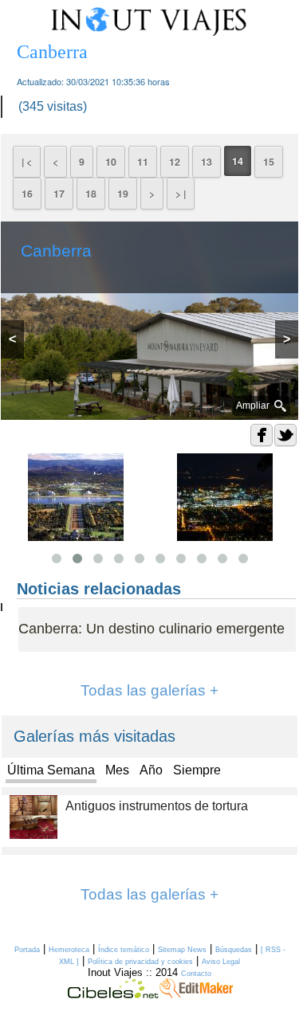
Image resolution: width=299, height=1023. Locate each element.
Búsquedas (233, 950)
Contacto (196, 974)
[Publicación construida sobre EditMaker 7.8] (196, 994)
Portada (27, 950)
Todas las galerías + (149, 690)
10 (110, 162)
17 (59, 193)
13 (206, 162)
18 (90, 193)
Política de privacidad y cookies (140, 962)
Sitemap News (182, 950)
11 (142, 162)
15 (268, 162)
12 (174, 162)
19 (122, 193)
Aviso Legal (221, 962)
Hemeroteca (69, 950)
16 (27, 193)
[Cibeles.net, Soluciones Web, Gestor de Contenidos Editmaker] (113, 994)
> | (180, 193)
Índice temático (123, 950)
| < (27, 162)
